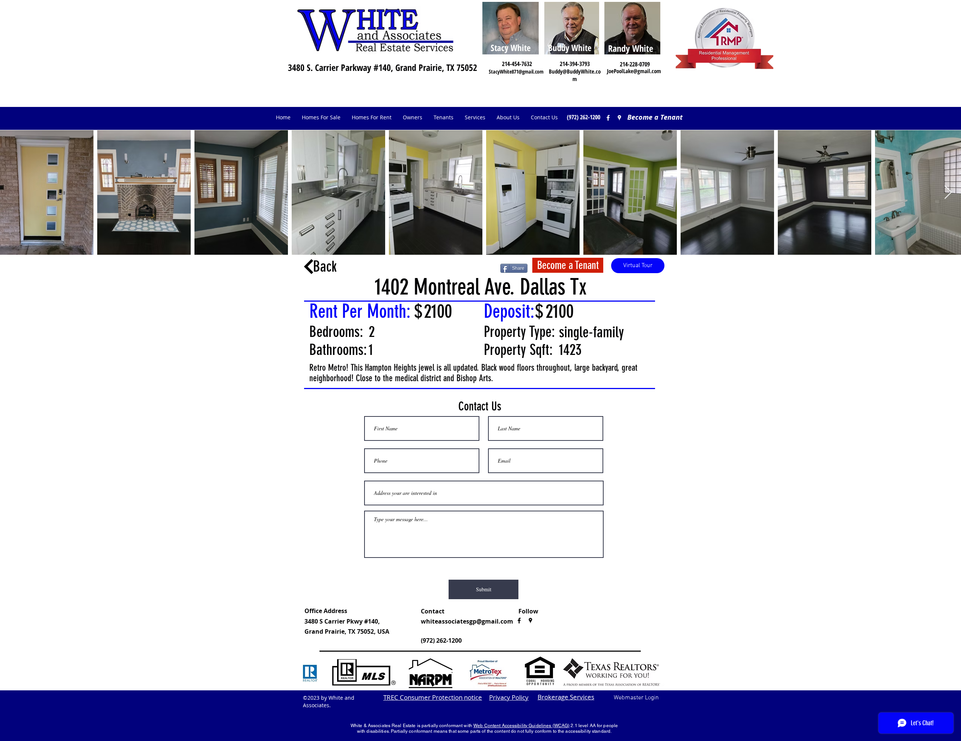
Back (325, 266)
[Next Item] (948, 192)
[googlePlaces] (530, 620)
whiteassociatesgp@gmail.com (467, 621)
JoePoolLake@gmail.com (634, 71)
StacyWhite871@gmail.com (516, 71)
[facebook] (608, 118)
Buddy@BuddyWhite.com (575, 75)
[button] (412, 117)
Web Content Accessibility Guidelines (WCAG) (521, 725)
